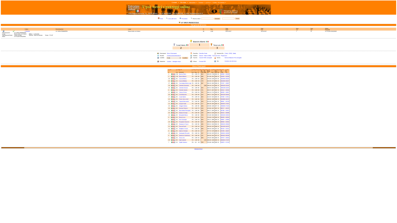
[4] (175, 55)
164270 (227, 126)
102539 (227, 76)
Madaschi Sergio (183, 112)
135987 (227, 83)
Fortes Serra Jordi (183, 99)
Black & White (207, 55)
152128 (227, 101)
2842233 (223, 94)
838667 (222, 119)
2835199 (223, 87)
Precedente (184, 18)
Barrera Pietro (182, 74)
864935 (222, 92)
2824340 (223, 126)
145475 (227, 108)
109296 (227, 133)
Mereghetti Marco (183, 115)
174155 (227, 106)
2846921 (223, 133)
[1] (170, 55)
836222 (222, 112)
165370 (227, 99)
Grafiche (169, 61)
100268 (227, 74)
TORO (214, 2)
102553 (227, 115)
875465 (222, 96)
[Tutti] (168, 55)
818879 (222, 142)
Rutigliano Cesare (183, 128)
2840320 (223, 85)
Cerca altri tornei (172, 18)
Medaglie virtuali (177, 61)
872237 (222, 83)
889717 (222, 108)
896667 (222, 101)
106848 (227, 112)
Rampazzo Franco (183, 124)
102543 (227, 90)
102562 (227, 121)
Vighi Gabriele (182, 140)
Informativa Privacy (198, 148)
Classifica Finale (203, 53)
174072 (227, 103)
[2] (172, 55)
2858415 (223, 124)
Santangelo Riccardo (184, 133)
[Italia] (234, 53)
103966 (227, 119)
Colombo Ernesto (183, 87)
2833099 (223, 78)
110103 (227, 85)
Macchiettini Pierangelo (185, 110)
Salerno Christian (183, 131)
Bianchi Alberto (182, 76)
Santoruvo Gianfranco (184, 135)
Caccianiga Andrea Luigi (185, 83)
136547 (227, 131)
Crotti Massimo (183, 94)
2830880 (223, 99)
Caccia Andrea (182, 78)
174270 (227, 140)
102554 (227, 117)
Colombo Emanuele (184, 85)
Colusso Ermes (183, 92)
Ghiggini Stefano (183, 106)
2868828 (223, 106)
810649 (222, 76)
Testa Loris (182, 137)
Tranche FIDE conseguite (205, 57)
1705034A (27, 31)
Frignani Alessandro (184, 101)
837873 (222, 137)
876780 (222, 131)
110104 (227, 87)
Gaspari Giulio (182, 103)
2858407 (223, 103)
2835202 (223, 115)
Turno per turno (216, 55)
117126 (227, 142)
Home (161, 18)
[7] (180, 55)
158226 (227, 78)
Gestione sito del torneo (231, 61)
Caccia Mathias (183, 81)
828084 (222, 74)
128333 (227, 137)
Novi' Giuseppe (183, 119)
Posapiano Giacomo (184, 121)
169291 (227, 94)
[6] (178, 55)
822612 (222, 90)
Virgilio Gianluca (183, 142)
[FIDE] (230, 53)
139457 (227, 92)
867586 (222, 110)
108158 (227, 135)
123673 (227, 110)
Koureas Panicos (183, 108)
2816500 (223, 81)
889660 (222, 121)
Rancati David (182, 126)
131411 (227, 128)
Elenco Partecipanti (172, 53)
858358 (222, 117)
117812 (227, 96)
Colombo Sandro (183, 90)
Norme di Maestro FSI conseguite (233, 57)
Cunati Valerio (182, 96)
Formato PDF (202, 61)
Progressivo (224, 55)
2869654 (223, 140)
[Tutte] (226, 53)
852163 (222, 128)
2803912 (223, 135)
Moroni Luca (182, 117)
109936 (227, 124)
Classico (201, 55)
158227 (227, 81)
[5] (177, 55)
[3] (173, 55)
